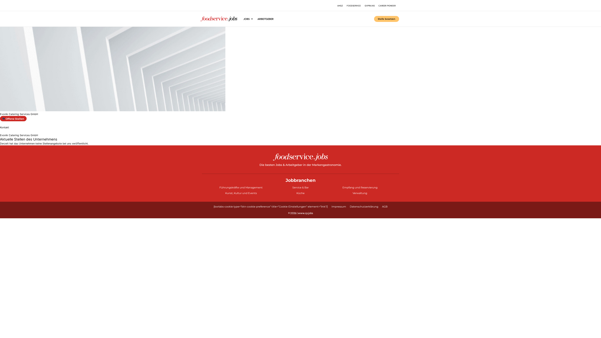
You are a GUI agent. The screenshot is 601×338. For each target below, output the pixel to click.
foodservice (354, 5)
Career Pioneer (387, 5)
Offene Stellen (14, 118)
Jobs (246, 18)
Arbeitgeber (265, 18)
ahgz (340, 5)
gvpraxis (370, 5)
